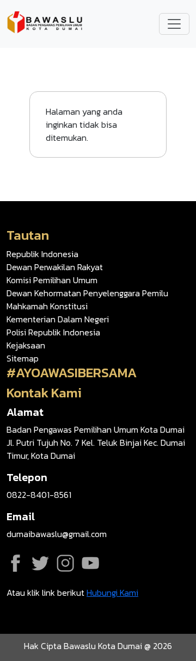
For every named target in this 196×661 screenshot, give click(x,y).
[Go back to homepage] (45, 23)
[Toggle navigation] (174, 24)
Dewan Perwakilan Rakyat (55, 266)
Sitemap (23, 358)
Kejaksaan (26, 345)
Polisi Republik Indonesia (53, 332)
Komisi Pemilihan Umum (52, 279)
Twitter (40, 563)
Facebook (15, 563)
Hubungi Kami (112, 592)
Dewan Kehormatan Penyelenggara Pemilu (87, 293)
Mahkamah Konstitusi (47, 306)
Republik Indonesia (42, 253)
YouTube (90, 563)
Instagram (65, 563)
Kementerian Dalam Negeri (58, 319)
